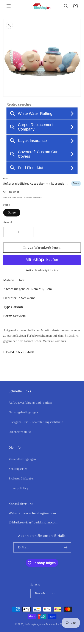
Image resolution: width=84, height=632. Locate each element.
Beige (12, 212)
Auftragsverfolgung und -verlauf (31, 402)
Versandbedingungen (22, 459)
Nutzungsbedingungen (23, 412)
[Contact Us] (22, 513)
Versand (7, 197)
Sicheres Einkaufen (21, 478)
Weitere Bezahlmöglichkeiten (42, 270)
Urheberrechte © (20, 432)
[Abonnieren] (66, 547)
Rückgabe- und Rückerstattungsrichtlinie (36, 422)
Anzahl (7, 222)
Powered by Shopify (57, 624)
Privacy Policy (18, 488)
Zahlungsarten (18, 468)
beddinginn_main (35, 624)
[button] (8, 6)
